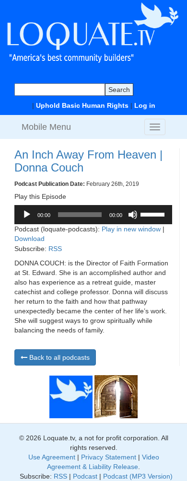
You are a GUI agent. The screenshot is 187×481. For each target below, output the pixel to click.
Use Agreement (51, 457)
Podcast (85, 476)
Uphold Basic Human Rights (82, 105)
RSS (55, 248)
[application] (93, 214)
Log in (144, 105)
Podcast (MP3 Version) (138, 476)
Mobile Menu (46, 127)
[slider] (153, 213)
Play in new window (131, 229)
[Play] (27, 214)
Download (29, 238)
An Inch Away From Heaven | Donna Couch (88, 160)
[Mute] (133, 214)
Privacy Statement (108, 457)
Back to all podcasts (58, 357)
